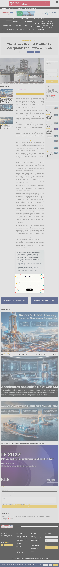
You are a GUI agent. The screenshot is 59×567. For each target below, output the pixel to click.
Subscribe (29, 289)
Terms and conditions (31, 285)
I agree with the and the (30, 286)
